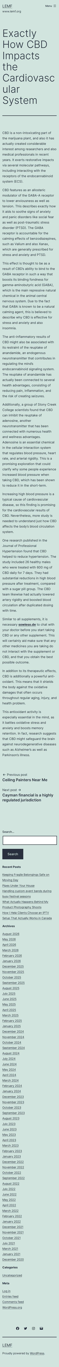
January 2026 (11, 961)
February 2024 (12, 1085)
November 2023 (13, 1102)
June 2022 (9, 1194)
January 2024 (11, 1091)
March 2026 (10, 950)
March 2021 (10, 1248)
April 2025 (9, 1010)
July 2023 (8, 1124)
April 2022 (9, 1205)
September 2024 (13, 1047)
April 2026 (9, 944)
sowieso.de (27, 624)
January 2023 (11, 1156)
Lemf (7, 6)
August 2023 (10, 1118)
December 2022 (13, 1161)
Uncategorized (12, 1275)
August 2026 (10, 934)
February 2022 (12, 1216)
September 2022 (13, 1178)
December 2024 (13, 1031)
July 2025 (8, 993)
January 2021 (11, 1254)
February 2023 (12, 1151)
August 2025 (10, 988)
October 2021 (11, 1238)
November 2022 (13, 1167)
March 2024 (10, 1080)
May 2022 (9, 1199)
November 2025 (13, 971)
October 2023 (11, 1107)
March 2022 (10, 1210)
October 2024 (11, 1042)
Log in (6, 1291)
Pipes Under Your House (18, 885)
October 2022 (11, 1172)
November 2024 (13, 1037)
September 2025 (13, 982)
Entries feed (10, 1296)
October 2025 (11, 977)
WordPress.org (12, 1307)
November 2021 (13, 1232)
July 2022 (8, 1189)
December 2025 (13, 966)
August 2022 (10, 1183)
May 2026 (9, 939)
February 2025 (12, 1020)
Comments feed (13, 1301)
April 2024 (9, 1075)
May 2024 (9, 1069)
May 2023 (9, 1134)
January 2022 (11, 1221)
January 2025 (11, 1026)
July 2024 (9, 1058)
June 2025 (9, 999)
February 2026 (12, 955)
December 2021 (12, 1227)
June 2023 (9, 1129)
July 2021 (8, 1243)
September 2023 (13, 1113)
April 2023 (9, 1140)
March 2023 (10, 1145)
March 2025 (10, 1015)
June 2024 (9, 1064)
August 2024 (11, 1053)
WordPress (37, 1353)
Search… (8, 831)
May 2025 (9, 1004)
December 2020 (13, 1259)
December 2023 (13, 1096)
